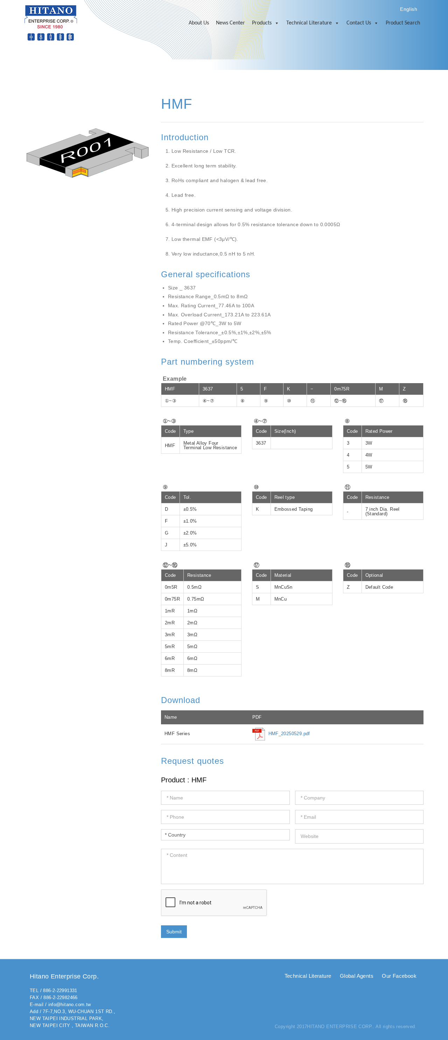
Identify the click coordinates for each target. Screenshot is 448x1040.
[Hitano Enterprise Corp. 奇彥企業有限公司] (50, 22)
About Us (199, 23)
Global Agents (356, 976)
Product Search (403, 23)
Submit (174, 931)
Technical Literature (309, 23)
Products (262, 23)
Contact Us (358, 23)
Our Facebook (399, 976)
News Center (230, 23)
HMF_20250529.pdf (289, 733)
